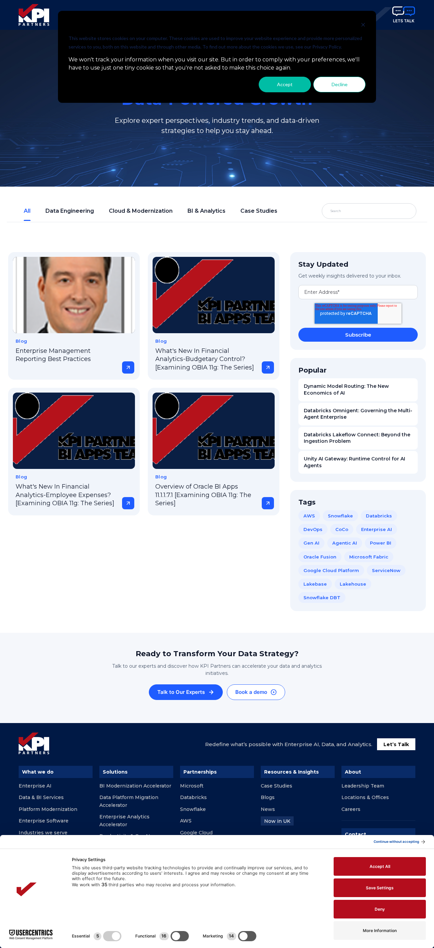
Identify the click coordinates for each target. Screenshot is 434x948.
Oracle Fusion (319, 557)
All (27, 211)
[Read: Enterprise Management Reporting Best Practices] (74, 295)
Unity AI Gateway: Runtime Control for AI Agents (354, 462)
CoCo (341, 529)
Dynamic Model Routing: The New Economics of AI (346, 389)
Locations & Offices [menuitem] (365, 797)
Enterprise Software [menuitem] (43, 821)
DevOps (312, 529)
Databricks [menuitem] (193, 797)
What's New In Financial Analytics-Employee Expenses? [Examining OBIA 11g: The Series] (65, 495)
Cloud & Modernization (141, 211)
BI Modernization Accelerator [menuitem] (135, 786)
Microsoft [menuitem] (191, 786)
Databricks (379, 515)
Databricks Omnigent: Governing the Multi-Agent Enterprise (358, 413)
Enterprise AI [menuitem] (35, 786)
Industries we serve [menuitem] (43, 833)
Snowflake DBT (321, 597)
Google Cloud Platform (331, 570)
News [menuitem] (268, 809)
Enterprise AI (376, 529)
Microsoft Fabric (368, 557)
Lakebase (315, 584)
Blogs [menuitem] (268, 797)
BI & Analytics (206, 211)
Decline (340, 84)
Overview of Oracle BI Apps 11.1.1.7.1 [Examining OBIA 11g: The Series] (203, 495)
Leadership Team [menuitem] (362, 786)
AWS (309, 515)
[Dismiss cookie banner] (363, 25)
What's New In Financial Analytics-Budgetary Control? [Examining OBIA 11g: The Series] (204, 359)
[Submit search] (395, 211)
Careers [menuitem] (350, 809)
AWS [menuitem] (186, 821)
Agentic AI (344, 543)
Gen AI (311, 543)
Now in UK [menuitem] (277, 821)
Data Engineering (69, 211)
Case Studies (258, 211)
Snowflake (340, 515)
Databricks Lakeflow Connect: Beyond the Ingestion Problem (357, 438)
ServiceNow (386, 570)
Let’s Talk (396, 744)
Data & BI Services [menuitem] (41, 797)
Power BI (380, 543)
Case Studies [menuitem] (276, 786)
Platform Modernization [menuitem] (48, 809)
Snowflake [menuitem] (193, 809)
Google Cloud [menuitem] (196, 833)
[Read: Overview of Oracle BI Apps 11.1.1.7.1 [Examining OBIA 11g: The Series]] (214, 431)
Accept (285, 84)
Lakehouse (353, 584)
